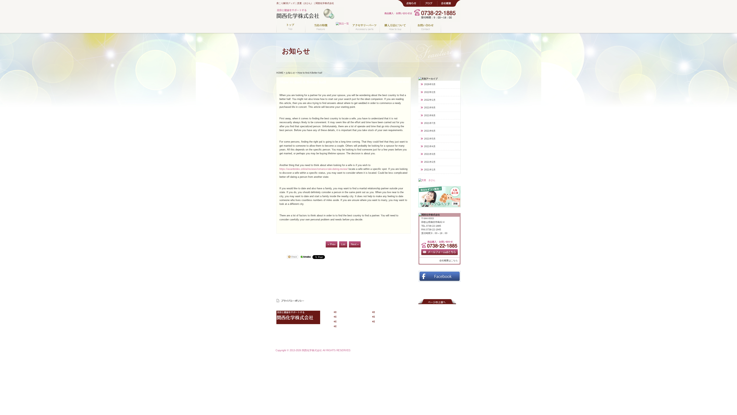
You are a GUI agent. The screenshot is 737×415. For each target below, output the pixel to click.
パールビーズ (437, 342)
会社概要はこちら (448, 260)
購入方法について (348, 321)
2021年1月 (429, 169)
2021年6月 (429, 130)
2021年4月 (429, 146)
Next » (355, 244)
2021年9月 (429, 107)
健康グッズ (409, 333)
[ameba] (305, 257)
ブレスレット (410, 329)
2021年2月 (429, 162)
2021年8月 (429, 115)
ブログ (380, 316)
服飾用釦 (435, 324)
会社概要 (381, 321)
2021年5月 (429, 138)
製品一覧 (408, 320)
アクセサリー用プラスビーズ (444, 333)
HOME (279, 72)
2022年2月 (429, 92)
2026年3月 (429, 84)
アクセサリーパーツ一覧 (442, 320)
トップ (342, 312)
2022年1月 (429, 100)
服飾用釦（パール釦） (441, 337)
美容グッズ (409, 337)
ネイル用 (435, 329)
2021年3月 (429, 154)
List (343, 244)
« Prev (331, 244)
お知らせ (290, 72)
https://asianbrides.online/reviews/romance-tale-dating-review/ (313, 169)
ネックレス (409, 324)
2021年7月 (429, 123)
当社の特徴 (344, 316)
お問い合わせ (345, 326)
